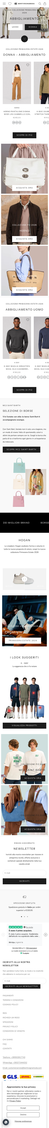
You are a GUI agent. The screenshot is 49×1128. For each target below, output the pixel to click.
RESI (5, 1013)
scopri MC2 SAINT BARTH (21, 449)
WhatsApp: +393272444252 (15, 1062)
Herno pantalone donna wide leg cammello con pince (17, 113)
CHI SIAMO (8, 1039)
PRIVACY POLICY (10, 1026)
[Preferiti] (9, 3)
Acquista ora (24, 188)
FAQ (5, 1044)
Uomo (15, 27)
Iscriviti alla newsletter (21, 986)
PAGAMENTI (8, 995)
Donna (33, 27)
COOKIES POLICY (10, 1004)
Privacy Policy (15, 1101)
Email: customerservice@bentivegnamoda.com (22, 1068)
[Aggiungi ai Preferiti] (27, 65)
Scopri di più (24, 135)
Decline (23, 1114)
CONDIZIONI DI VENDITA (14, 1031)
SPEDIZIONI (8, 1022)
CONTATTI (7, 1048)
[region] (24, 903)
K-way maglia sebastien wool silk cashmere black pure (17, 367)
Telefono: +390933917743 (14, 1057)
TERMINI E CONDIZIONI (13, 1000)
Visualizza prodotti (24, 725)
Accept (23, 1108)
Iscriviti (24, 881)
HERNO (17, 108)
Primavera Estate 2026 (23, 640)
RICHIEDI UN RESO (11, 1017)
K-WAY (17, 363)
